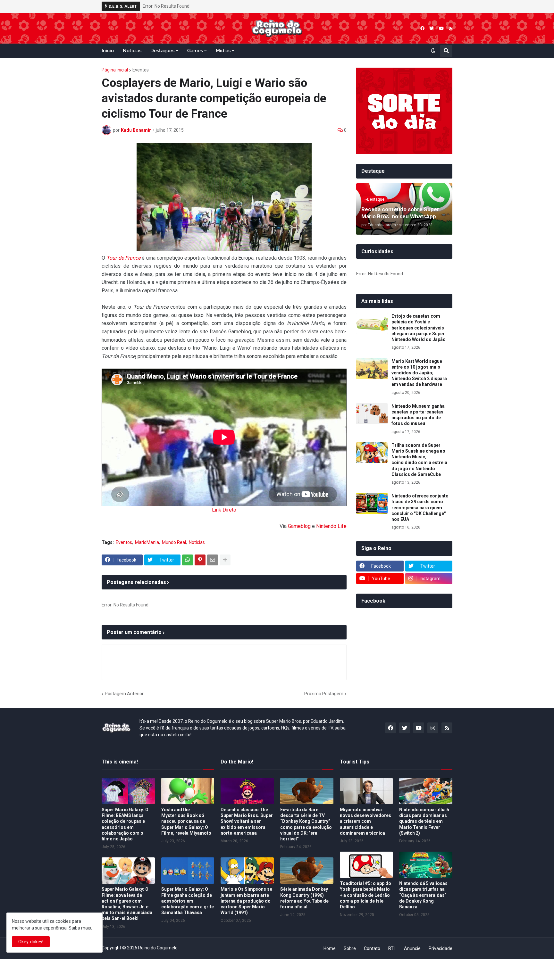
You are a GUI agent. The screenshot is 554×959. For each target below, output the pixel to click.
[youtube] (441, 28)
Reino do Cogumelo (158, 947)
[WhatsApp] (187, 560)
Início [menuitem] (108, 51)
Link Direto (224, 510)
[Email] (212, 560)
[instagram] (432, 727)
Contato (372, 948)
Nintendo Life (331, 526)
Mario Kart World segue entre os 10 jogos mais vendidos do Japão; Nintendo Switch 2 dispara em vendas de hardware (419, 373)
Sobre (350, 948)
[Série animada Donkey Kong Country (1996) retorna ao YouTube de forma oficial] (306, 870)
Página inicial (115, 70)
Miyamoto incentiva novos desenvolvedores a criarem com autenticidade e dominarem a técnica (365, 821)
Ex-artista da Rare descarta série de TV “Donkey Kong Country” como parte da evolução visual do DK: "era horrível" (306, 824)
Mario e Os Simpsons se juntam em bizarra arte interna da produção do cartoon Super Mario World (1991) (246, 901)
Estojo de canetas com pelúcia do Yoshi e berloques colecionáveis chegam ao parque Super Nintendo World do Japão (418, 327)
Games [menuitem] (195, 51)
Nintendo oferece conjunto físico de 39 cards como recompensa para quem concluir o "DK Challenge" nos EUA (420, 507)
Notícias (197, 542)
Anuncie (412, 948)
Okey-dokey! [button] (30, 941)
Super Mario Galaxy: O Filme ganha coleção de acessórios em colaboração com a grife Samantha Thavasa (187, 901)
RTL (392, 948)
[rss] (450, 28)
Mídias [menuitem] (223, 51)
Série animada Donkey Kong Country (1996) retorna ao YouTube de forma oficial (304, 898)
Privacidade (440, 948)
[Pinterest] (200, 560)
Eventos (140, 70)
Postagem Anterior (124, 693)
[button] (433, 51)
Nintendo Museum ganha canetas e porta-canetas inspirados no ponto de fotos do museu (418, 415)
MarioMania (147, 542)
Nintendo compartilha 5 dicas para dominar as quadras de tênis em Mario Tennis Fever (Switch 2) (424, 821)
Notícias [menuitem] (132, 51)
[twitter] (432, 28)
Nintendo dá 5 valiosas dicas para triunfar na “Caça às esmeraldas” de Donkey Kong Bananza (423, 895)
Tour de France (123, 258)
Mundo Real (174, 542)
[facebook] (422, 28)
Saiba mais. (80, 927)
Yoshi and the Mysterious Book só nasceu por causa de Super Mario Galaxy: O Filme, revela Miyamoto (186, 821)
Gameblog (299, 526)
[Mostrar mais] (225, 560)
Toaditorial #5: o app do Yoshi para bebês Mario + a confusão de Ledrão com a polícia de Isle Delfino (365, 895)
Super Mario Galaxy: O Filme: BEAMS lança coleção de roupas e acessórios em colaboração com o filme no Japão (125, 824)
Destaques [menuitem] (162, 51)
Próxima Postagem (323, 693)
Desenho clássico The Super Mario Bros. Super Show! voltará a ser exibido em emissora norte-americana (247, 821)
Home (329, 948)
